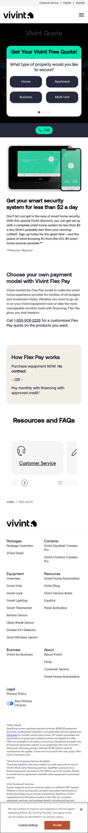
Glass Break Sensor (20, 622)
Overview (13, 578)
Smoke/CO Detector (21, 630)
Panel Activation (55, 608)
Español (80, 3)
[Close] (81, 809)
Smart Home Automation (62, 578)
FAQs (48, 662)
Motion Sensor (17, 615)
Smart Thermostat (19, 608)
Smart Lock (15, 593)
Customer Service (48, 3)
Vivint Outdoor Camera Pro (61, 559)
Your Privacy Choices (23, 703)
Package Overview (20, 546)
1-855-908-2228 (27, 321)
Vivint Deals (15, 553)
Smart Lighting (17, 600)
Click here (12, 735)
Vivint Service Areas (58, 593)
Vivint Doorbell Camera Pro (61, 548)
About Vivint (53, 654)
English (67, 3)
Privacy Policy (16, 694)
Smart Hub (14, 586)
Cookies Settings (28, 825)
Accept (57, 825)
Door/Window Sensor (22, 637)
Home (10, 502)
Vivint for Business (20, 654)
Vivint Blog (52, 586)
